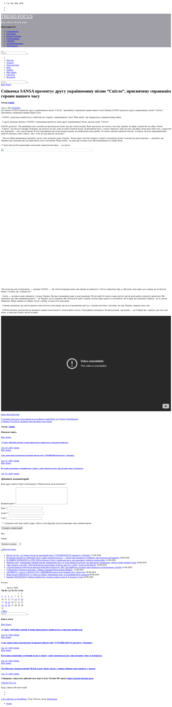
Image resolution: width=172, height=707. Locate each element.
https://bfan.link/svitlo (10, 414)
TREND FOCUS (17, 16)
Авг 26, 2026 (7, 448)
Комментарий (8, 503)
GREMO (10, 41)
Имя (4, 508)
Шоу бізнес (11, 72)
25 (6, 605)
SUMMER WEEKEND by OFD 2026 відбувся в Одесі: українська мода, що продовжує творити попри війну (55, 560)
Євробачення (12, 31)
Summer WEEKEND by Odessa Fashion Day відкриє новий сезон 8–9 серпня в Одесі (44, 577)
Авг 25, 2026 (7, 461)
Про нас (10, 60)
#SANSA (16, 108)
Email (4, 513)
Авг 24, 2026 (7, 473)
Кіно (8, 67)
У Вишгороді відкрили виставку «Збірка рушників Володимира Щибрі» (39, 570)
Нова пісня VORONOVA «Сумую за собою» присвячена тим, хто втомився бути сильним (47, 574)
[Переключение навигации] (2, 51)
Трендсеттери (12, 65)
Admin (11, 102)
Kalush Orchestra (13, 36)
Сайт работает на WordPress (14, 699)
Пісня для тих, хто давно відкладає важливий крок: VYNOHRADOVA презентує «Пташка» (48, 555)
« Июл (4, 611)
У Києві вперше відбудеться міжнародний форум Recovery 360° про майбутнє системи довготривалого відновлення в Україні (64, 567)
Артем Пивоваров (14, 43)
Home (9, 703)
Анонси (10, 63)
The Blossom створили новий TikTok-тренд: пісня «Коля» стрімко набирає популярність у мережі (48, 668)
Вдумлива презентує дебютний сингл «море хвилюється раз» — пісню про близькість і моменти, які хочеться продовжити (62, 558)
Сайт (3, 518)
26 (9, 605)
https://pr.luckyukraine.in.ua (80, 678)
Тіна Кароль (12, 46)
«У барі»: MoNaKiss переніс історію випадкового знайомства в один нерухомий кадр (34, 443)
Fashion (9, 70)
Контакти (10, 77)
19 (9, 602)
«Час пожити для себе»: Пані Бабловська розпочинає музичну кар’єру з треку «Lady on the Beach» (51, 565)
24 (2, 605)
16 (22, 599)
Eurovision (11, 34)
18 (6, 602)
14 (16, 599)
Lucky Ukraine (11, 549)
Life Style (10, 75)
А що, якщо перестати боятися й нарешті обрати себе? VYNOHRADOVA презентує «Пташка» (37, 455)
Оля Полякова (12, 39)
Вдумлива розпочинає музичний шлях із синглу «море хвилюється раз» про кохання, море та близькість (42, 468)
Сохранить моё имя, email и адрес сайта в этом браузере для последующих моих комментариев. (48, 523)
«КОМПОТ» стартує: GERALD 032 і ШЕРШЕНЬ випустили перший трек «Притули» (46, 572)
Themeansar (52, 699)
